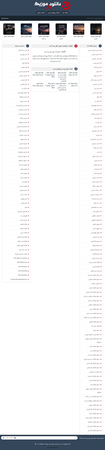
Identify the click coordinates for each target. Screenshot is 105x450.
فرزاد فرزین (24, 67)
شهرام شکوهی (95, 220)
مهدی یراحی (23, 178)
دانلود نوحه (96, 330)
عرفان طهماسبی (95, 233)
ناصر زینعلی (24, 203)
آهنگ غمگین (41, 13)
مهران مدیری (23, 186)
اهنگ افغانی (23, 224)
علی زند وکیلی (96, 258)
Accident (56, 447)
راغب (98, 152)
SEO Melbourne (22, 262)
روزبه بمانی (97, 173)
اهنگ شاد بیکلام (22, 241)
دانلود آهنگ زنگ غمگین (61, 38)
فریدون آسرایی (23, 71)
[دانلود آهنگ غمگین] (9, 29)
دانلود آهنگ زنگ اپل (94, 430)
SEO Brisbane (22, 267)
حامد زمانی (97, 127)
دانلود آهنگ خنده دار (94, 355)
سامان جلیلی (96, 182)
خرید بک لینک (23, 250)
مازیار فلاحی (23, 84)
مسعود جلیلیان (22, 156)
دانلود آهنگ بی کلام (26, 36)
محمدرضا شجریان (22, 127)
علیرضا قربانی (96, 254)
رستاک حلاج (96, 156)
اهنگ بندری (23, 233)
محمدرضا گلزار (23, 131)
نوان (26, 207)
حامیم (98, 135)
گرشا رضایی (24, 80)
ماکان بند (24, 88)
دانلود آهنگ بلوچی (94, 405)
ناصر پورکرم (24, 199)
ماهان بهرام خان (22, 93)
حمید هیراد (96, 148)
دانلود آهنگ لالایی (94, 380)
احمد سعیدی (96, 59)
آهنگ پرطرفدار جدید (53, 13)
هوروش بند (24, 216)
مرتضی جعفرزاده (22, 152)
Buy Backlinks (22, 275)
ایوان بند (97, 101)
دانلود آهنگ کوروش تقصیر (96, 38)
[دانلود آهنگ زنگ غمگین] (61, 29)
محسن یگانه (23, 118)
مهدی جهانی (23, 169)
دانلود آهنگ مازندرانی (93, 426)
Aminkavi (54, 447)
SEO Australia (22, 271)
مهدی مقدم (23, 173)
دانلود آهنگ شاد (95, 385)
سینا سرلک (96, 203)
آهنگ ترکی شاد (95, 326)
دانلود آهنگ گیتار (94, 346)
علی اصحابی (96, 237)
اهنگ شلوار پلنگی (22, 245)
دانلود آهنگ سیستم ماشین (92, 359)
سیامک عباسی (95, 190)
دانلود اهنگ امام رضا (94, 275)
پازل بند (97, 122)
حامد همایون (96, 131)
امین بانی (97, 88)
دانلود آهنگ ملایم (78, 36)
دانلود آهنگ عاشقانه (94, 422)
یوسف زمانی (23, 220)
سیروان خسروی (95, 195)
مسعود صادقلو (23, 161)
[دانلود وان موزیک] (52, 5)
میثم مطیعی (23, 190)
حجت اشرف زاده (95, 139)
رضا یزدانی (97, 169)
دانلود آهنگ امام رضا (94, 376)
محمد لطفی (23, 139)
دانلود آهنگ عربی (95, 309)
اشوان (98, 71)
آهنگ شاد (65, 13)
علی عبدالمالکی (22, 50)
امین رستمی (96, 93)
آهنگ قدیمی (96, 267)
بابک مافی (97, 110)
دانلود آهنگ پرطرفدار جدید (92, 401)
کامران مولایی (23, 76)
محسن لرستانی (22, 114)
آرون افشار (97, 67)
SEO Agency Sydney (20, 258)
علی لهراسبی (23, 54)
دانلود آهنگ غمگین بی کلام (44, 38)
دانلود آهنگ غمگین (9, 36)
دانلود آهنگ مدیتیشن (93, 313)
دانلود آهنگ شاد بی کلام (93, 397)
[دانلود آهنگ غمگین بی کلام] (43, 29)
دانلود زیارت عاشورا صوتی (92, 335)
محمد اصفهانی (23, 122)
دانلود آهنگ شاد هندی (93, 368)
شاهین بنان (96, 211)
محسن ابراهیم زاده (21, 105)
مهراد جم (24, 182)
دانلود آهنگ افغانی (94, 322)
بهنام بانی (97, 118)
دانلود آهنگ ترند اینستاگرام (92, 318)
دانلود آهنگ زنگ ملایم (93, 363)
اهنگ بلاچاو (23, 228)
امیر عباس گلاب (95, 80)
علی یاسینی (23, 59)
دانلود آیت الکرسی (94, 372)
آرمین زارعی (96, 63)
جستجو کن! (4, 18)
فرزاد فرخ (24, 63)
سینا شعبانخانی (95, 207)
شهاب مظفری (96, 216)
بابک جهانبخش (95, 105)
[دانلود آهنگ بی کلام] (26, 29)
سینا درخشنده (96, 199)
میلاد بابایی (23, 195)
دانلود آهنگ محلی (94, 414)
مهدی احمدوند (23, 165)
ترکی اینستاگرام (95, 271)
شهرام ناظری (96, 224)
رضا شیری (97, 161)
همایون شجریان (22, 211)
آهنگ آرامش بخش (94, 262)
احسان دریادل (96, 54)
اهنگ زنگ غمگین (22, 237)
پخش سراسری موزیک (21, 254)
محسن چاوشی (23, 110)
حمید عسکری (96, 144)
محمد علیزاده (23, 135)
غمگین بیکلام (96, 284)
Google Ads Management (19, 279)
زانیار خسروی (96, 178)
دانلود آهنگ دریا (95, 351)
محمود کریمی (23, 144)
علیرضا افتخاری (95, 241)
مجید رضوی (23, 101)
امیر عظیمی (96, 84)
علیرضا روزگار (96, 245)
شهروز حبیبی (96, 228)
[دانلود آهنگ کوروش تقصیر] (96, 29)
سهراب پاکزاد (96, 186)
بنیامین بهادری (95, 114)
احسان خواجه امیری (94, 50)
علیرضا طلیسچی (95, 250)
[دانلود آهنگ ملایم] (78, 29)
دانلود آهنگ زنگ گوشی (93, 409)
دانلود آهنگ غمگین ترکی (93, 418)
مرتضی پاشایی (23, 148)
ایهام (98, 97)
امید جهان (97, 76)
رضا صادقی (97, 165)
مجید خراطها (23, 97)
